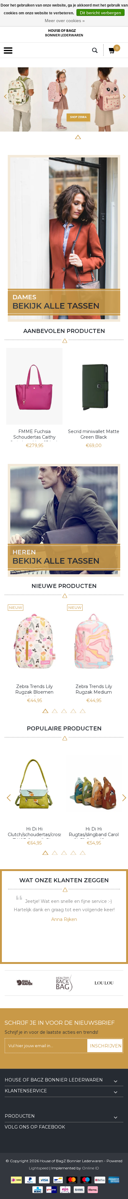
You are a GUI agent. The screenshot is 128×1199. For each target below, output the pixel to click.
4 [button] (59, 136)
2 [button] (41, 136)
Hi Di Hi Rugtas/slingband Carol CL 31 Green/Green (94, 832)
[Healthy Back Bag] (64, 983)
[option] (64, 99)
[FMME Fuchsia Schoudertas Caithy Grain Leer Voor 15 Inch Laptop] (34, 386)
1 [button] (31, 136)
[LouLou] (104, 983)
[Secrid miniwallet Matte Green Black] (94, 386)
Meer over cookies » (65, 20)
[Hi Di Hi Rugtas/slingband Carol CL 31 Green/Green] (94, 783)
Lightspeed (38, 1168)
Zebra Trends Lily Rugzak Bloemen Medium (34, 690)
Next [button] (122, 96)
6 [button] (78, 136)
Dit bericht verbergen (100, 12)
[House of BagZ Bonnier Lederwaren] (64, 33)
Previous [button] (5, 96)
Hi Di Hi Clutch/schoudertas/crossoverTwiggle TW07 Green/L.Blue (34, 832)
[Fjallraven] (24, 983)
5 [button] (69, 136)
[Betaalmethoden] (15, 1180)
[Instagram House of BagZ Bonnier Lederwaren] (21, 1109)
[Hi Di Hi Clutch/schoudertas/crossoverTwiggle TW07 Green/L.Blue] (34, 783)
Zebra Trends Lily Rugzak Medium (93, 689)
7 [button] (87, 136)
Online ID (90, 1168)
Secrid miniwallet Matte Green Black (93, 434)
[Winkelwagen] (112, 52)
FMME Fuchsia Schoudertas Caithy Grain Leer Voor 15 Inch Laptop (34, 435)
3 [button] (50, 136)
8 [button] (97, 136)
